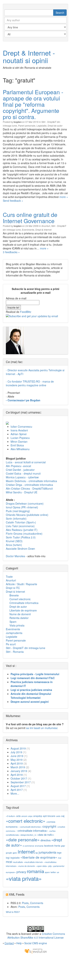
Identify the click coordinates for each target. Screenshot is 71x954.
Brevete (14, 595)
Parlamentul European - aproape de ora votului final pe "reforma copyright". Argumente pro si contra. (33, 104)
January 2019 (19, 771)
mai (59, 857)
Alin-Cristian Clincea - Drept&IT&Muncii (29, 488)
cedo (58, 816)
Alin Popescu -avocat (18, 466)
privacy (21, 872)
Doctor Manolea (15, 556)
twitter (53, 872)
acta (18, 815)
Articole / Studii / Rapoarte (21, 584)
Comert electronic (20, 599)
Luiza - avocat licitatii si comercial (26, 462)
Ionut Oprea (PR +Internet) (22, 507)
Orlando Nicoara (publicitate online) (27, 515)
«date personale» (23, 839)
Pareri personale (26, 125)
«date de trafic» (45, 834)
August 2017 (18, 786)
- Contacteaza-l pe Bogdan (23, 400)
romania (35, 871)
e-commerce (28, 845)
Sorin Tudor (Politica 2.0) (21, 537)
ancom (24, 816)
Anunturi (45, 225)
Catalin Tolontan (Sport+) (21, 522)
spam (47, 872)
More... (15, 793)
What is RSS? (13, 911)
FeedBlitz (25, 312)
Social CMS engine (35, 943)
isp (36, 852)
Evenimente (28, 229)
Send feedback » (13, 200)
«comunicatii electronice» (30, 826)
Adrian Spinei (19, 434)
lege (59, 852)
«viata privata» (24, 878)
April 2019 (17, 763)
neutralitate (18, 862)
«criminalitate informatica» (32, 830)
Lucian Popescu (20, 438)
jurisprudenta (47, 852)
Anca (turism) (14, 545)
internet (26, 851)
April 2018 (17, 775)
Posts (25, 903)
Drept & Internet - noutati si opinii (29, 56)
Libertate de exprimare (23, 610)
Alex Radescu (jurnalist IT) (21, 530)
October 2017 (19, 778)
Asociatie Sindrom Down (20, 548)
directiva (46, 840)
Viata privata (16, 625)
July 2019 (16, 752)
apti (45, 815)
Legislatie (42, 125)
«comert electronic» (25, 820)
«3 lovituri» (11, 816)
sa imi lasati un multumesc (42, 728)
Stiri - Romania (15, 652)
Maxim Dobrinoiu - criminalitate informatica (31, 481)
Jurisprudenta (14, 633)
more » (63, 197)
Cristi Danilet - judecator (20, 470)
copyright (49, 826)
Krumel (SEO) (14, 541)
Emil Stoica (17, 445)
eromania (39, 845)
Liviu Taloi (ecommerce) (20, 526)
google (9, 852)
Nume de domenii (20, 614)
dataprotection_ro (28, 834)
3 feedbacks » (11, 252)
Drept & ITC (13, 588)
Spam (12, 621)
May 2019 (17, 760)
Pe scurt (11, 644)
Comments (36, 903)
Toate (9, 576)
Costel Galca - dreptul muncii (23, 473)
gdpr (63, 845)
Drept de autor (55, 125)
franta (57, 845)
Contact (9, 943)
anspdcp (37, 815)
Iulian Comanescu (21, 426)
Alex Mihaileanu (20, 449)
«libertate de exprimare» (38, 857)
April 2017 (17, 790)
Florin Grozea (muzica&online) (24, 533)
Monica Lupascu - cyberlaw (22, 477)
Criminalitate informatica (23, 603)
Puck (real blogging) (18, 511)
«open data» (42, 866)
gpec (15, 852)
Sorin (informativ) (16, 518)
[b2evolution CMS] (35, 950)
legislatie (15, 857)
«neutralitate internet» (33, 862)
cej (62, 816)
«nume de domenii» (26, 866)
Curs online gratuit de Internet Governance (30, 218)
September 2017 (21, 782)
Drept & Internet (43, 229)
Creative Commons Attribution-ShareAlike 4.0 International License (36, 935)
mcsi (9, 862)
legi (8, 857)
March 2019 (18, 767)
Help (19, 943)
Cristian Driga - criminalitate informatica (29, 485)
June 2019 (17, 756)
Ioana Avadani (19, 430)
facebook (49, 845)
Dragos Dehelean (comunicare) (25, 503)
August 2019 (18, 748)
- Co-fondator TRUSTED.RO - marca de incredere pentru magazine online (30, 383)
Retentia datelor (19, 618)
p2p (50, 866)
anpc (30, 816)
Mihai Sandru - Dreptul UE (21, 492)
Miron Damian (19, 441)
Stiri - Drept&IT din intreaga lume (25, 648)
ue (58, 872)
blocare (51, 815)
